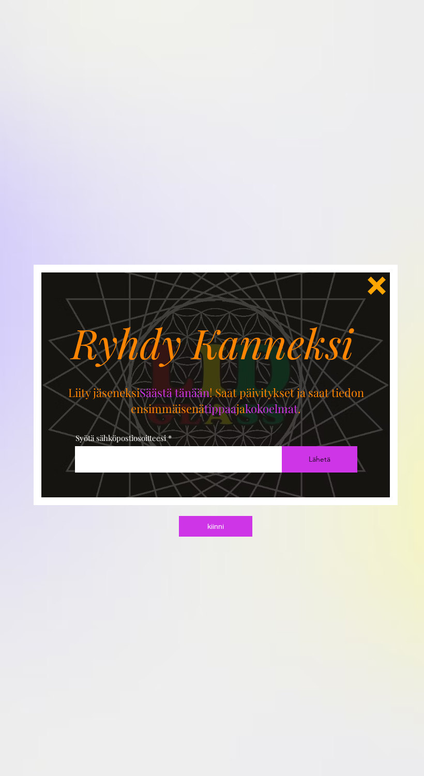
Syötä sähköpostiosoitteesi (120, 438)
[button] (377, 286)
